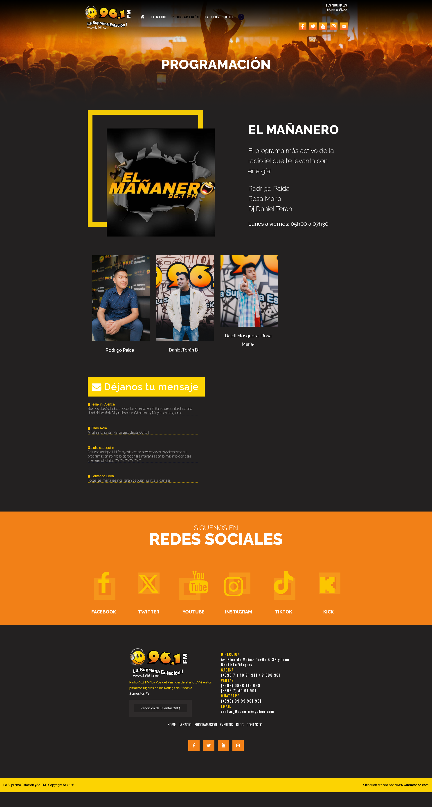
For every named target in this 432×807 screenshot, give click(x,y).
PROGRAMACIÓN (205, 724)
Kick (328, 612)
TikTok (283, 612)
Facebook (103, 612)
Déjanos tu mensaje (151, 386)
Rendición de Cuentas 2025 (160, 708)
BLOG (240, 724)
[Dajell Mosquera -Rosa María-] (249, 257)
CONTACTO (254, 724)
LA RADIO (185, 724)
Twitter (148, 612)
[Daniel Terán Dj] (185, 257)
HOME (172, 724)
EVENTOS (226, 724)
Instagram (238, 612)
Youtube (193, 612)
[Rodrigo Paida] (121, 257)
